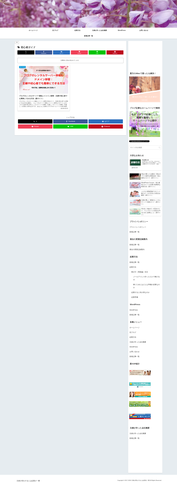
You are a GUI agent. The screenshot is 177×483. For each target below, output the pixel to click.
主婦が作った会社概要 (138, 342)
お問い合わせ (134, 352)
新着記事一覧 (134, 232)
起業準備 (134, 297)
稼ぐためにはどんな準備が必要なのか (146, 286)
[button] (159, 148)
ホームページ (134, 327)
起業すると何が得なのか (140, 292)
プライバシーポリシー (138, 227)
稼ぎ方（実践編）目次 (139, 272)
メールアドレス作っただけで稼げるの (146, 278)
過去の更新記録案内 (137, 249)
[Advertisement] (145, 56)
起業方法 (133, 267)
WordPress (134, 310)
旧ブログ (133, 332)
